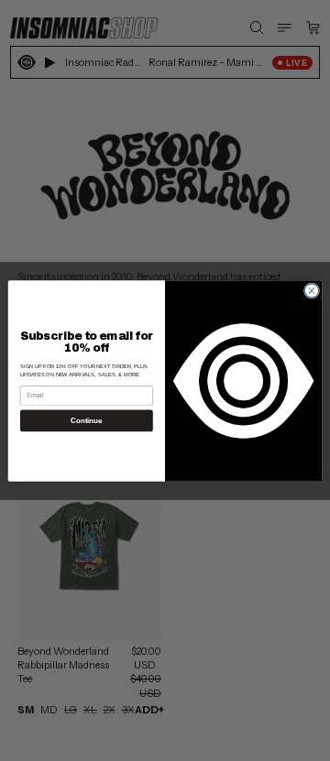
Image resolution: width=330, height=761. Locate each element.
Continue (86, 421)
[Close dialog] (311, 290)
